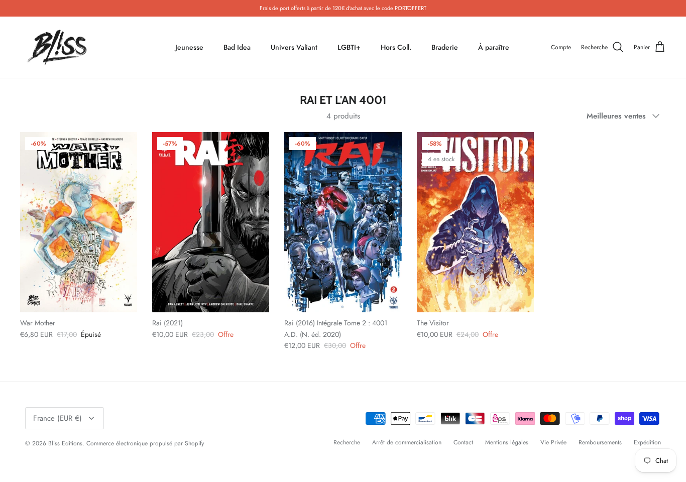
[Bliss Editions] (59, 47)
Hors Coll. (396, 47)
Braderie (444, 47)
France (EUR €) (57, 418)
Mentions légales (506, 442)
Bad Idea (237, 47)
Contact (463, 442)
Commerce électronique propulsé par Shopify (145, 443)
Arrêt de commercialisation (406, 442)
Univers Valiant (294, 47)
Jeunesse (189, 47)
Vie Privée (553, 442)
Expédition (647, 442)
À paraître (493, 47)
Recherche (346, 442)
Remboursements (600, 442)
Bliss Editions (65, 443)
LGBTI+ (349, 47)
